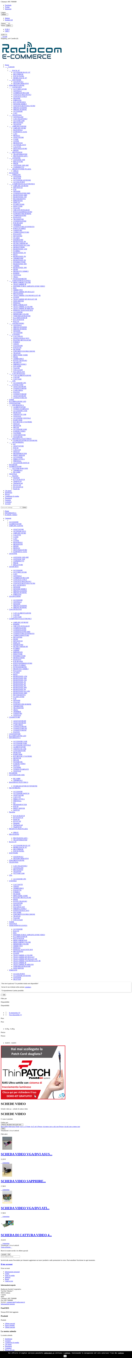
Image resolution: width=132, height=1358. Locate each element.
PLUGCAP (17, 485)
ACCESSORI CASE (20, 411)
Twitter (7, 7)
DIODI (15, 269)
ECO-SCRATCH (19, 479)
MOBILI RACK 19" (20, 78)
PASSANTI (17, 217)
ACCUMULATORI (20, 89)
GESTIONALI (18, 82)
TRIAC (15, 277)
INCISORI (16, 349)
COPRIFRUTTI (18, 167)
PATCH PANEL (18, 76)
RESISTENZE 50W (20, 264)
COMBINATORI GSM (21, 93)
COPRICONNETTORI (21, 232)
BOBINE (16, 273)
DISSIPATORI (18, 240)
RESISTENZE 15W (20, 197)
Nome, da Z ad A (32, 1126)
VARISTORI (17, 230)
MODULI (16, 135)
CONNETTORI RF (20, 388)
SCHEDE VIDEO (19, 431)
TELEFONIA (15, 115)
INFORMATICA (16, 405)
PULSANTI (17, 234)
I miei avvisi (9, 1281)
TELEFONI (17, 124)
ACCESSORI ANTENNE (22, 180)
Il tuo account (6, 1264)
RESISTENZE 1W (19, 253)
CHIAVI (16, 344)
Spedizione (8, 492)
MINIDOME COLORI (21, 314)
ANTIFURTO (15, 87)
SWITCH (16, 424)
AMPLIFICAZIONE (17, 126)
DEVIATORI (17, 236)
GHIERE (16, 266)
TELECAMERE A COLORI (22, 307)
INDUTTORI (17, 206)
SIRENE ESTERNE (20, 108)
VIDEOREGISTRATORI (21, 316)
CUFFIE (16, 141)
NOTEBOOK (18, 437)
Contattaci (8, 502)
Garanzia (8, 500)
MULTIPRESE (18, 74)
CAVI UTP (17, 450)
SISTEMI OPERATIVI (21, 83)
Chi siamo (8, 491)
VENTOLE (17, 275)
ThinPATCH (17, 481)
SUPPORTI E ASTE (20, 132)
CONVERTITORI (19, 435)
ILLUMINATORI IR (20, 318)
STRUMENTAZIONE (16, 85)
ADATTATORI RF (19, 396)
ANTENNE (14, 158)
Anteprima (5, 1163)
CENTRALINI (18, 117)
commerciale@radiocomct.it (16, 1302)
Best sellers (5, 1126)
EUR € (7, 29)
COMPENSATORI (19, 215)
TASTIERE (17, 433)
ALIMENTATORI (19, 407)
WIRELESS (17, 100)
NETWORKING (16, 442)
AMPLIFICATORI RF (20, 186)
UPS (12, 381)
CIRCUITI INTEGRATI (21, 210)
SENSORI (16, 98)
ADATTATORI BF (19, 386)
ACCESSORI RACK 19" (21, 72)
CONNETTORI (16, 385)
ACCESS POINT (19, 182)
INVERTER (13, 465)
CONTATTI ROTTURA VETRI (24, 106)
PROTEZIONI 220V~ (20, 156)
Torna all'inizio (6, 1247)
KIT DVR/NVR (18, 320)
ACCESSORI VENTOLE (22, 418)
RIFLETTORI (18, 161)
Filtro (3, 1128)
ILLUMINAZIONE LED (17, 401)
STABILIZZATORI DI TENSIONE (25, 440)
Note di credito (10, 1275)
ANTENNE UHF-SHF (21, 165)
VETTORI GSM (18, 121)
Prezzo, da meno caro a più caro (12, 1124)
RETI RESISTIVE (19, 199)
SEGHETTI (17, 362)
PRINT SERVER (19, 455)
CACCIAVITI (18, 336)
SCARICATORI (18, 204)
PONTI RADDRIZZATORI (22, 212)
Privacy (7, 494)
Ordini (7, 1274)
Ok (65, 1356)
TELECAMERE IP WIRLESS (23, 308)
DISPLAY (16, 202)
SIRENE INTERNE (20, 109)
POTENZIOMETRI (20, 279)
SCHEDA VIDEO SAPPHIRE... (23, 1181)
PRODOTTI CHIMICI (20, 271)
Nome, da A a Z (20, 1126)
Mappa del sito (10, 1350)
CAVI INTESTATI (17, 373)
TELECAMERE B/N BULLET (23, 292)
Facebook (8, 5)
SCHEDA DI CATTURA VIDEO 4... (26, 1235)
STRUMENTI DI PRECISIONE (24, 351)
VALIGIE (16, 368)
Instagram (8, 9)
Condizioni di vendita (12, 496)
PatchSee (13, 476)
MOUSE (16, 427)
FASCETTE (17, 347)
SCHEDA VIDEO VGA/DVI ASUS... (26, 1154)
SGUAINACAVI (19, 372)
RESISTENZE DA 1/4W (21, 245)
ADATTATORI (18, 137)
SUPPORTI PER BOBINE (22, 214)
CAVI (15, 113)
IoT (14, 444)
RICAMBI (16, 472)
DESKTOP (17, 412)
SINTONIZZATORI (20, 148)
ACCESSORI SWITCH (21, 463)
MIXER (16, 150)
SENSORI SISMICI (20, 104)
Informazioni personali (12, 1272)
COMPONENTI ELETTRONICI (22, 184)
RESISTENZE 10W (20, 267)
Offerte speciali (10, 1323)
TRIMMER (17, 225)
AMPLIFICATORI (19, 128)
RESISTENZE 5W (19, 260)
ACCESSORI (17, 111)
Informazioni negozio (8, 1304)
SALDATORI (18, 346)
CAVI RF (16, 377)
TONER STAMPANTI (21, 409)
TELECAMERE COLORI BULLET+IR (27, 295)
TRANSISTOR (18, 219)
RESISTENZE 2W (19, 256)
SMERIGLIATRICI (19, 364)
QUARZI (16, 238)
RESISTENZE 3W (19, 241)
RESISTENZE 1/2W (20, 249)
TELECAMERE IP (19, 284)
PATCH (15, 448)
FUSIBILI (16, 251)
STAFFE (16, 297)
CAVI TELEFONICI (20, 119)
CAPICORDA (18, 390)
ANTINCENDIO (16, 323)
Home (7, 65)
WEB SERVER (18, 301)
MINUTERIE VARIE (20, 355)
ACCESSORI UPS (19, 383)
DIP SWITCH (18, 188)
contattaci (28, 987)
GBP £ (7, 31)
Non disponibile (15, 1015)
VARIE (11, 399)
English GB (9, 20)
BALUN (16, 321)
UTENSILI (14, 334)
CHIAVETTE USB (19, 414)
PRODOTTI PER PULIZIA (20, 169)
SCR (14, 189)
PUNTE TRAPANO (20, 360)
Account (8, 504)
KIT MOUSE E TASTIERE (22, 422)
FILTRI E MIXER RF (20, 243)
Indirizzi (7, 1277)
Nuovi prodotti (10, 1325)
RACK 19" (14, 70)
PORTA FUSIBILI (19, 228)
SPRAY (16, 171)
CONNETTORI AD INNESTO (23, 227)
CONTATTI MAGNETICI (22, 95)
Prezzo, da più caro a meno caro (69, 1126)
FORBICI (16, 342)
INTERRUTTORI (19, 262)
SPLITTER (17, 178)
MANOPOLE (18, 130)
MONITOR (17, 425)
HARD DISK (17, 420)
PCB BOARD (18, 223)
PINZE (15, 357)
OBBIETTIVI (18, 290)
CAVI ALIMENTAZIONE (22, 375)
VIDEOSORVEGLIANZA (20, 280)
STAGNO (16, 208)
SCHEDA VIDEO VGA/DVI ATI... (25, 1208)
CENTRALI (17, 91)
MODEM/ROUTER (20, 453)
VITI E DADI (18, 370)
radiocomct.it (49, 1353)
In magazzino (14, 1013)
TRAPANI (16, 353)
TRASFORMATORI (20, 154)
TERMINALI (17, 470)
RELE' (15, 254)
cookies (67, 1353)
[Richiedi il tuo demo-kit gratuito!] (33, 1099)
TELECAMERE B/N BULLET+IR (25, 299)
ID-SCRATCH (18, 487)
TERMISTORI (18, 258)
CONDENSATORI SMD (21, 193)
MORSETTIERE (19, 247)
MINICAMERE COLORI (22, 282)
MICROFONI (18, 143)
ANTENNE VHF (19, 160)
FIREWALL (17, 461)
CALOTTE (17, 147)
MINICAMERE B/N (20, 305)
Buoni (7, 1279)
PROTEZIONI (18, 122)
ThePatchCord (18, 483)
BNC (15, 288)
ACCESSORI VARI (20, 429)
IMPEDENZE (18, 201)
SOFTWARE (15, 80)
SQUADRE (17, 366)
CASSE (15, 139)
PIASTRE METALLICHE (22, 340)
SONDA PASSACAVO (21, 338)
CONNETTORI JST (20, 398)
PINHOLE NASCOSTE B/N (23, 310)
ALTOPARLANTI (19, 145)
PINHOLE (16, 303)
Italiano (7, 18)
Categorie (10, 67)
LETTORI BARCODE (18, 468)
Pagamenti (8, 498)
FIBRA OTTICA (19, 459)
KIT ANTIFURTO (19, 102)
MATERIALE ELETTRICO (20, 439)
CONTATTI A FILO (20, 96)
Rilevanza (12, 1126)
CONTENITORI (14, 403)
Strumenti (16, 478)
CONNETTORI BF (20, 394)
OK (3, 995)
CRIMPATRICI (18, 359)
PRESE (15, 163)
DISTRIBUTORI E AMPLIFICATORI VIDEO (29, 286)
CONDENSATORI (19, 221)
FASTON (16, 392)
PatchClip (16, 489)
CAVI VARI (17, 379)
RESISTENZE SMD (20, 195)
